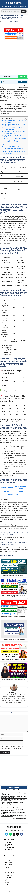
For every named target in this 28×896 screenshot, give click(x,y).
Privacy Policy (10, 891)
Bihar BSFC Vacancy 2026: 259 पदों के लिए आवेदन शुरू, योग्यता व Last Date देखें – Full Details (13, 810)
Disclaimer (4, 891)
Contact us (20, 891)
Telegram (20, 491)
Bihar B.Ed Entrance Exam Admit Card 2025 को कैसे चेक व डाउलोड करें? (14, 152)
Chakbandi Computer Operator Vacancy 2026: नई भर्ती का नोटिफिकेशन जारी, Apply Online (13, 797)
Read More (13, 704)
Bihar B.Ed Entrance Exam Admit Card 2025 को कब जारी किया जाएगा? (14, 149)
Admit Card (16, 6)
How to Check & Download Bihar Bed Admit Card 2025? (13, 144)
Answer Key (8, 867)
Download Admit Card (7, 487)
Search (24, 11)
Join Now (23, 76)
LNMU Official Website (14, 495)
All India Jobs (8, 844)
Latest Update (8, 866)
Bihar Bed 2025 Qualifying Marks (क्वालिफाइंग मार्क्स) (16, 138)
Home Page (7, 491)
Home (2, 6)
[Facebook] (21, 834)
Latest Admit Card (9, 847)
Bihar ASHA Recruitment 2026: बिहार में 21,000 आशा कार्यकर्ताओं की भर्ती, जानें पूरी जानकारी (12, 803)
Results (7, 846)
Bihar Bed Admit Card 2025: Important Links (12, 146)
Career (22, 6)
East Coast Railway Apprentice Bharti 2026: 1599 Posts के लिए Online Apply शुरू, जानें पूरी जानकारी (13, 806)
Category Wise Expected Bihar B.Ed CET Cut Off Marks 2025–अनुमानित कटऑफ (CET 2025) (16, 141)
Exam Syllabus (8, 860)
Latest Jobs (8, 842)
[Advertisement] (14, 60)
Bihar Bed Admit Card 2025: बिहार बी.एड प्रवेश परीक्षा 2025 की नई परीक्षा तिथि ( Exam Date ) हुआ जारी (13, 125)
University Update (9, 849)
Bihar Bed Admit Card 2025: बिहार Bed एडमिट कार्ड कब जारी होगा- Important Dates (14, 128)
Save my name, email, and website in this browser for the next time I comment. (12, 747)
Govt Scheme (8, 6)
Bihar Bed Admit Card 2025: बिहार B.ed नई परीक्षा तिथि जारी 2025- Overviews (14, 121)
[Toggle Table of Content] (24, 118)
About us (15, 891)
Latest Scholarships (10, 851)
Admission (7, 859)
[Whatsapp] (10, 834)
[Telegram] (6, 834)
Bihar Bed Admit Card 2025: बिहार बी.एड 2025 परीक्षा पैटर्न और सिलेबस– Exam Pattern (13, 132)
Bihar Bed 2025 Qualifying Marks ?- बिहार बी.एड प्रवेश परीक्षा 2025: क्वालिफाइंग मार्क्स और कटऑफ (14, 136)
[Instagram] (14, 834)
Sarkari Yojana (8, 864)
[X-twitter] (17, 834)
